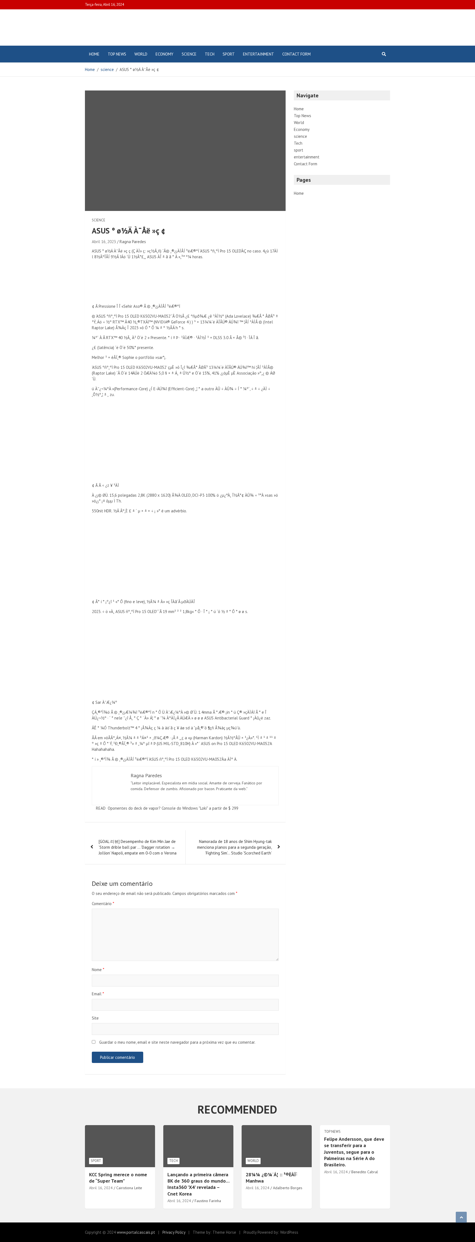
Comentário (103, 903)
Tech (209, 54)
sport (229, 54)
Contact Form (296, 54)
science (189, 54)
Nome (98, 969)
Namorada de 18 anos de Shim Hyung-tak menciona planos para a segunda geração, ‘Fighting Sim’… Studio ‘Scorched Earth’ (234, 847)
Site (95, 1018)
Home (94, 54)
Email (98, 993)
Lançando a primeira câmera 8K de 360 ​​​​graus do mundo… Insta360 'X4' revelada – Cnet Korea (198, 1184)
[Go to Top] (461, 1217)
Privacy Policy (173, 1232)
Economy (164, 54)
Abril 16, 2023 (104, 241)
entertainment (258, 54)
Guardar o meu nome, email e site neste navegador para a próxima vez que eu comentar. (177, 1042)
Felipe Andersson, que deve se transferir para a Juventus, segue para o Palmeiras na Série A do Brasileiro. (354, 1152)
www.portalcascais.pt (136, 1232)
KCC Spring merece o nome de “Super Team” (118, 1177)
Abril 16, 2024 (101, 1187)
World (140, 54)
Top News (117, 54)
